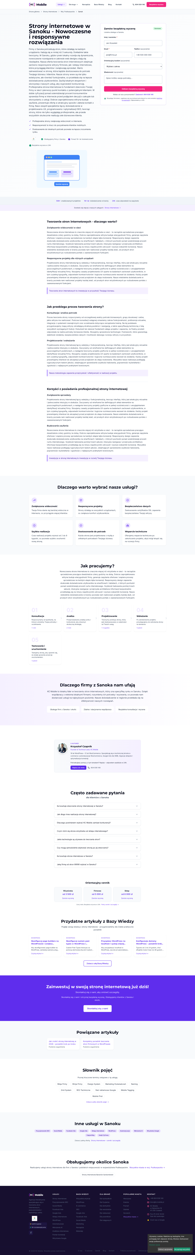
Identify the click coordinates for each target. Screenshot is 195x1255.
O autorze (88, 1251)
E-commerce (81, 1206)
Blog (110, 4)
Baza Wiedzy (99, 4)
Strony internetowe (50, 12)
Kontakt (119, 4)
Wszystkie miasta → (130, 1217)
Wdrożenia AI (138, 1131)
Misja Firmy (62, 1084)
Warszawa (127, 1199)
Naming (134, 1084)
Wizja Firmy (77, 1084)
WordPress (112, 1131)
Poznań (126, 1206)
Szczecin (126, 1213)
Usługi (60, 4)
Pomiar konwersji (58, 1235)
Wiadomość (113, 72)
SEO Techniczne (83, 1090)
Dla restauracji (105, 1213)
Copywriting (90, 1135)
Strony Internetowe (112, 208)
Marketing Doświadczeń (115, 1084)
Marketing (80, 1224)
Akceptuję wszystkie (182, 1249)
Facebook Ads (71, 1131)
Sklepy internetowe (98, 1131)
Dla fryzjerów (104, 1202)
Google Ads (83, 1131)
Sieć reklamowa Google (105, 1090)
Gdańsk (126, 1209)
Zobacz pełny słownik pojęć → (97, 1102)
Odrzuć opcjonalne (165, 1249)
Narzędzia (86, 4)
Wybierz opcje (154, 1245)
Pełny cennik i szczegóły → (110, 904)
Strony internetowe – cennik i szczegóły (105, 1140)
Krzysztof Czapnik (81, 746)
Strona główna (34, 12)
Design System (94, 1084)
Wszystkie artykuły (83, 1199)
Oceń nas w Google (157, 1220)
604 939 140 (140, 4)
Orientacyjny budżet (117, 61)
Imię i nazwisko (110, 37)
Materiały (79, 1231)
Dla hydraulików (105, 1199)
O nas (80, 1251)
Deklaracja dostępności (147, 1251)
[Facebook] (31, 1233)
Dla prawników (105, 1217)
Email (107, 49)
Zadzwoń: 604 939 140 (144, 94)
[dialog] (170, 1243)
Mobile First (97, 1096)
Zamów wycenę (68, 898)
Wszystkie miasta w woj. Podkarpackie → (147, 1167)
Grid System (66, 1090)
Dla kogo (72, 4)
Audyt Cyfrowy (104, 1135)
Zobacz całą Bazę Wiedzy (98, 963)
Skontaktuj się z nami (97, 1008)
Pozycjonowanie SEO (43, 1131)
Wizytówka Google (153, 1131)
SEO (77, 1209)
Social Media (58, 1131)
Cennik (97, 1251)
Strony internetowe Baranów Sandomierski (97, 1175)
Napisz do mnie (78, 768)
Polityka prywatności (128, 1251)
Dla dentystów (105, 1206)
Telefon (142, 49)
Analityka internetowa (60, 1231)
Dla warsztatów (105, 1209)
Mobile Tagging (127, 1090)
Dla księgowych (105, 1220)
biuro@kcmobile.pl (157, 1202)
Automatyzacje (125, 1131)
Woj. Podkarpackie (68, 12)
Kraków (126, 1202)
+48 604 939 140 (156, 1198)
